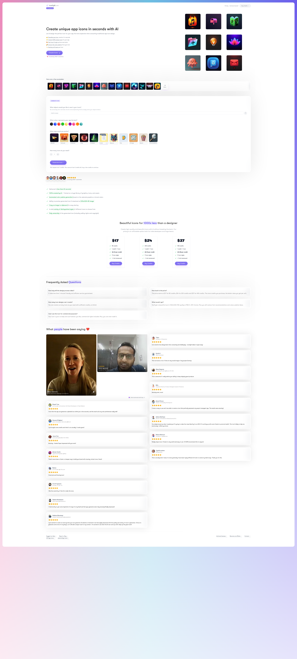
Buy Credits (245, 5)
